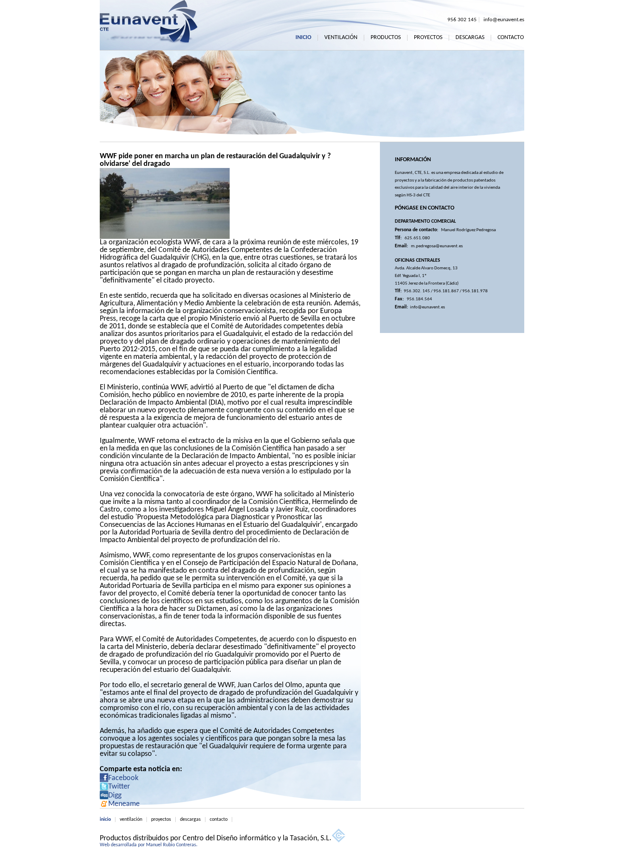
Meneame (124, 804)
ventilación (131, 819)
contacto (219, 819)
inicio (105, 819)
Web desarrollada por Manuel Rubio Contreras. (148, 845)
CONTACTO (511, 38)
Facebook (123, 778)
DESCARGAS (469, 38)
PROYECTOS (428, 38)
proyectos (161, 819)
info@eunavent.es (503, 19)
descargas (190, 819)
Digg (114, 796)
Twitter (119, 787)
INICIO (303, 38)
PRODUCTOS (386, 38)
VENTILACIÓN (340, 38)
